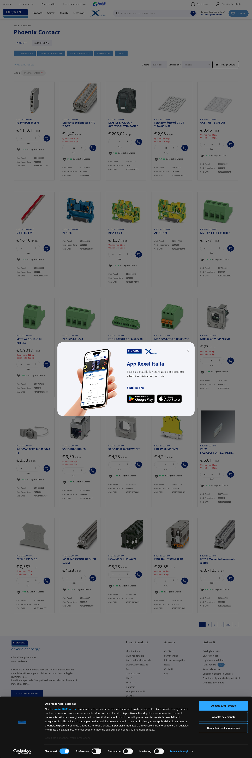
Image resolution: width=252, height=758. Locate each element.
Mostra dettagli (179, 751)
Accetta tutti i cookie (223, 705)
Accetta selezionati (223, 716)
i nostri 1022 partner (65, 709)
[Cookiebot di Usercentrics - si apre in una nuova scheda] (22, 751)
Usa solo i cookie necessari (223, 728)
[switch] (96, 751)
